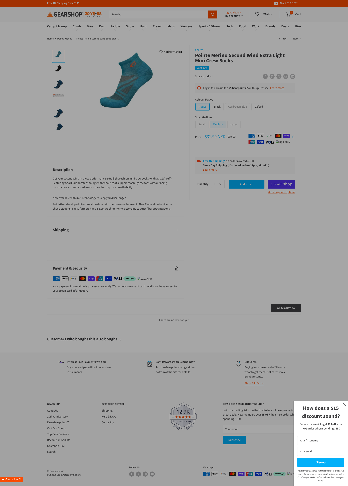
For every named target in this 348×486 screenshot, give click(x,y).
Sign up (321, 462)
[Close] (344, 404)
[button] (11, 479)
